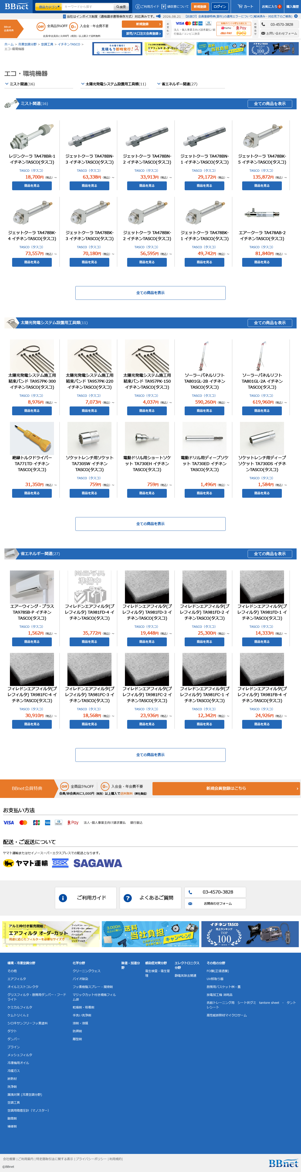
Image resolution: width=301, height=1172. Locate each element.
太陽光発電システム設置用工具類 (116, 84)
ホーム (9, 44)
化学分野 (79, 963)
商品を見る (32, 185)
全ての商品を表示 (270, 103)
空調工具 (47, 44)
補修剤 (12, 1126)
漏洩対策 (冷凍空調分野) (24, 1094)
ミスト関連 (22, 84)
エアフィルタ (16, 979)
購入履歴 (292, 6)
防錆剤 (77, 1031)
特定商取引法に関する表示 (54, 1159)
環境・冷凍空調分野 (21, 963)
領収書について (178, 6)
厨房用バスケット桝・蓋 (224, 987)
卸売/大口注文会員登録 (142, 33)
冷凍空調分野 (27, 44)
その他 (12, 971)
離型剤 (77, 1039)
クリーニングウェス (86, 971)
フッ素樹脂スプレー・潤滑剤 (93, 987)
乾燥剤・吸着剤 (83, 1007)
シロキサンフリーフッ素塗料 (27, 1023)
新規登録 (200, 6)
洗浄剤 (12, 1086)
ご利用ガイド (150, 6)
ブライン (13, 1047)
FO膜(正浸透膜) (218, 971)
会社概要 (9, 1159)
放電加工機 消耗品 (219, 995)
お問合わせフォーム (218, 903)
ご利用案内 (25, 1159)
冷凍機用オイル (18, 1063)
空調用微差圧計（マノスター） (29, 1110)
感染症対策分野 (156, 963)
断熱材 (12, 1079)
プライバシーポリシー (91, 1159)
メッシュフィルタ (19, 1055)
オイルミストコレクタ (22, 987)
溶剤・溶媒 (80, 1023)
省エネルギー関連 (179, 84)
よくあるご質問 (156, 898)
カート (248, 6)
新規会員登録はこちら (226, 789)
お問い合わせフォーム (281, 33)
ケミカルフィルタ (19, 1007)
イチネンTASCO (69, 44)
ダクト (12, 1031)
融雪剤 (12, 1118)
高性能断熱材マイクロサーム (227, 1015)
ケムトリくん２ (18, 1015)
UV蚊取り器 (215, 979)
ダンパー (13, 1039)
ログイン (220, 6)
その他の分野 (216, 963)
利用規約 (115, 1159)
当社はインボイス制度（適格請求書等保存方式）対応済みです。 (111, 16)
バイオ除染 (80, 979)
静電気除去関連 (185, 975)
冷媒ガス (13, 1071)
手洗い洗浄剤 (82, 1015)
